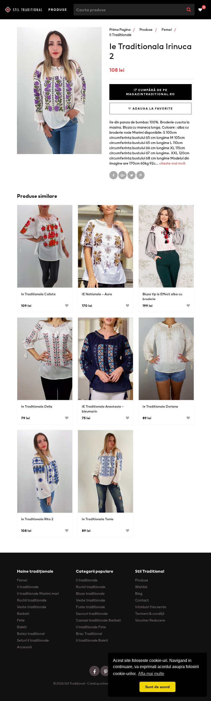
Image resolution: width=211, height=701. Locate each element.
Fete (21, 620)
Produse (57, 9)
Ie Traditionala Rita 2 (37, 519)
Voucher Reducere (150, 620)
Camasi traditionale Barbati (98, 620)
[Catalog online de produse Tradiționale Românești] (23, 9)
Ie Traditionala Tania (97, 519)
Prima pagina (119, 29)
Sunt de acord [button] (157, 687)
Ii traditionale (120, 34)
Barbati (23, 613)
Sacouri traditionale (92, 613)
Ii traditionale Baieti (92, 640)
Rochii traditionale (32, 600)
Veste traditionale (31, 606)
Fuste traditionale (90, 606)
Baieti (22, 627)
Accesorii (24, 647)
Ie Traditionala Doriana (160, 406)
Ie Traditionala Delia (36, 406)
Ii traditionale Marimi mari (38, 593)
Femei (167, 29)
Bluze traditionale (90, 593)
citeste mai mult (172, 163)
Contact (142, 600)
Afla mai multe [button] (151, 673)
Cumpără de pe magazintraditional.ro (150, 92)
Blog (138, 593)
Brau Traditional (89, 633)
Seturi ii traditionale (33, 640)
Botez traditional (31, 633)
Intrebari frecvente (150, 606)
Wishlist (141, 586)
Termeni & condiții (149, 613)
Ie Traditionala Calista (38, 294)
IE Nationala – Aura (97, 294)
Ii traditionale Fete (91, 627)
